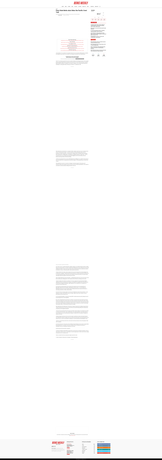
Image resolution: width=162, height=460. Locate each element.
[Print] (79, 424)
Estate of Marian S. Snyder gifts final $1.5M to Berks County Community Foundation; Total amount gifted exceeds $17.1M (98, 34)
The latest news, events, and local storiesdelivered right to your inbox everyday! (72, 57)
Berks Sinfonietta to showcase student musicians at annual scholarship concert (70, 445)
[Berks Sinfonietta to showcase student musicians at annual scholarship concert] (77, 445)
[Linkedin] (75, 424)
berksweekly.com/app (72, 435)
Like (93, 53)
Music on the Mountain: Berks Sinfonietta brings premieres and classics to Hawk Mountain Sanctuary (98, 47)
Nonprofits (68, 449)
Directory (101, 39)
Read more (68, 454)
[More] (81, 424)
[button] (100, 6)
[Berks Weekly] (57, 15)
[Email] (77, 424)
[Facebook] (69, 424)
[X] (71, 424)
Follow (98, 53)
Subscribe (104, 53)
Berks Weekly (60, 15)
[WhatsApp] (73, 424)
